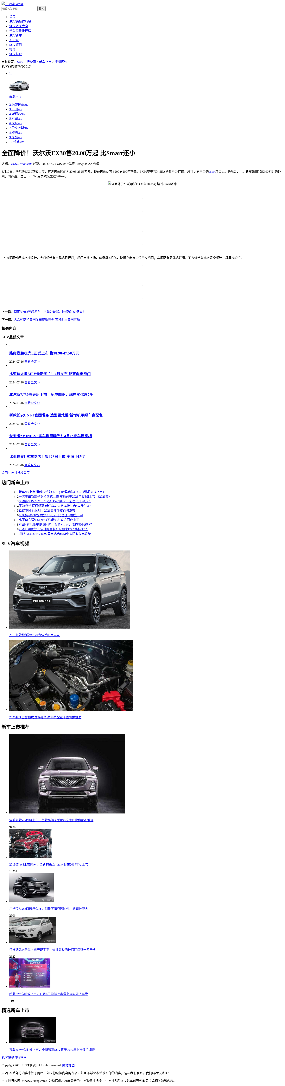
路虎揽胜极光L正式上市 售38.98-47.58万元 (44, 353)
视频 (12, 49)
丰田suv (15, 109)
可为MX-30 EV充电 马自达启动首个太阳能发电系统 (55, 534)
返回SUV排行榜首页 (16, 473)
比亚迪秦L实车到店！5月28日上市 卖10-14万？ (47, 457)
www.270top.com (21, 163)
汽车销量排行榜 (20, 30)
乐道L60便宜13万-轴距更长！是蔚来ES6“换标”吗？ (53, 529)
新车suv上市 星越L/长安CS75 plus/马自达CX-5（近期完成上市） (62, 492)
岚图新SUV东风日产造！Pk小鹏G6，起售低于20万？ (55, 501)
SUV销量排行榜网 (14, 1057)
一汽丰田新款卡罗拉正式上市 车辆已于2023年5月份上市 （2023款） (65, 496)
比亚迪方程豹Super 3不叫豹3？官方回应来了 (49, 520)
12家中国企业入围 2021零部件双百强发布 (47, 510)
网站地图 (68, 1065)
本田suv (15, 118)
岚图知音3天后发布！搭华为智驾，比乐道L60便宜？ (50, 312)
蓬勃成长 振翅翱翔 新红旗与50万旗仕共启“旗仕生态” (55, 506)
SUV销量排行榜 (20, 21)
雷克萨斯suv (18, 128)
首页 (12, 16)
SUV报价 (15, 54)
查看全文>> (32, 361)
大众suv (15, 123)
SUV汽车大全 (18, 26)
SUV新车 (15, 35)
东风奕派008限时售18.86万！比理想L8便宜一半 (51, 515)
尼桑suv (15, 137)
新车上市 (45, 62)
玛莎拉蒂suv (18, 104)
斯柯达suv (17, 114)
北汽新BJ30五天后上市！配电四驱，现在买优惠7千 (51, 395)
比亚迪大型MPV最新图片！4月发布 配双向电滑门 (50, 374)
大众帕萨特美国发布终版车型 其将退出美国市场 (47, 319)
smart (212, 171)
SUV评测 (15, 44)
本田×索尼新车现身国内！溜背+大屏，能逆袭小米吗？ (56, 524)
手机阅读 (61, 62)
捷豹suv (15, 132)
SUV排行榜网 (26, 62)
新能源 (14, 40)
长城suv (16, 142)
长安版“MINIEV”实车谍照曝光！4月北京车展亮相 (50, 436)
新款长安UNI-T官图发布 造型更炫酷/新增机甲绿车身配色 (56, 415)
